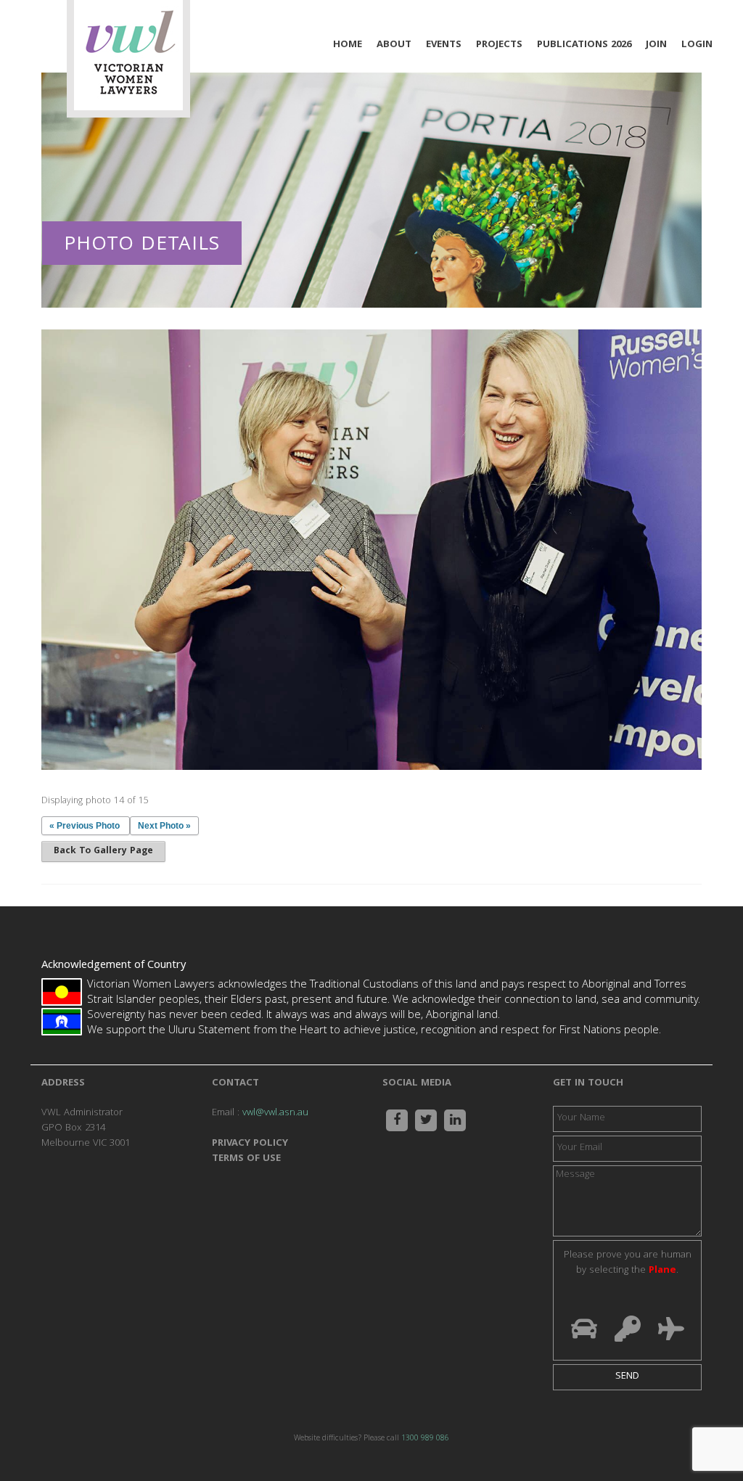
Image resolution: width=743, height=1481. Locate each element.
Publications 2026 (584, 45)
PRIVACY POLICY (250, 1144)
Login (697, 45)
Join (656, 45)
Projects (499, 45)
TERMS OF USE (246, 1159)
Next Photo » (164, 826)
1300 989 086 (425, 1438)
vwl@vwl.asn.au (275, 1113)
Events (443, 45)
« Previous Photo (84, 826)
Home (347, 45)
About (394, 45)
